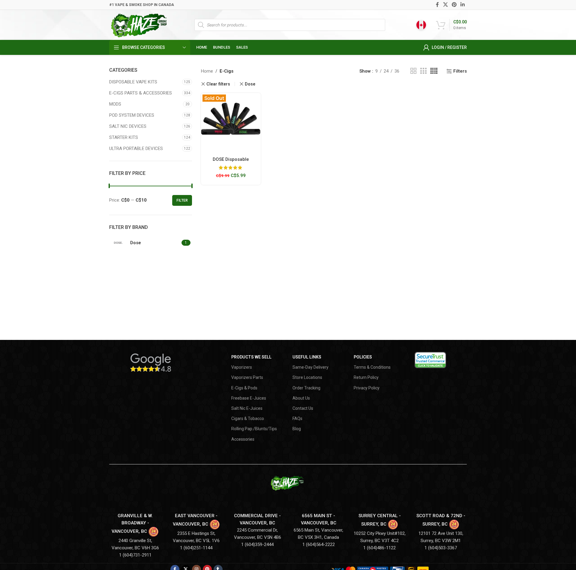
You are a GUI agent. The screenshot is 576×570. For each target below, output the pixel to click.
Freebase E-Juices (248, 398)
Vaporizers (241, 367)
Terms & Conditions (372, 367)
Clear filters (218, 84)
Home (207, 71)
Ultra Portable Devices (136, 148)
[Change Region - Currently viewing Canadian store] (421, 25)
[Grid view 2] (413, 71)
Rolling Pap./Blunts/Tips (254, 428)
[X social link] (445, 4)
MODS (115, 104)
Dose (250, 84)
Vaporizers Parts (247, 377)
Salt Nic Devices (127, 126)
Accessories (242, 439)
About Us (301, 398)
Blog (296, 428)
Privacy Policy (367, 388)
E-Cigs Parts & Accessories (140, 93)
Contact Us (302, 408)
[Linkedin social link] (463, 4)
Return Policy (366, 377)
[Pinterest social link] (454, 4)
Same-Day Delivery (310, 367)
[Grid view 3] (423, 71)
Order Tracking (306, 388)
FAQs (297, 418)
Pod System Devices (131, 115)
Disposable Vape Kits (133, 82)
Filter (182, 200)
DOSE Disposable (231, 159)
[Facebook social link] (437, 4)
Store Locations (307, 377)
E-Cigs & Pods (244, 388)
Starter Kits (123, 137)
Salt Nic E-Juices (246, 408)
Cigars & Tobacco (247, 418)
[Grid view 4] (433, 71)
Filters (460, 71)
